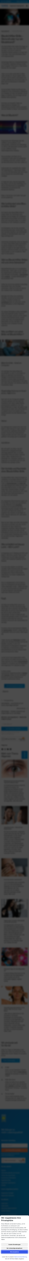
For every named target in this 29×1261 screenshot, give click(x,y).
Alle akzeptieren (14, 1252)
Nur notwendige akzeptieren (14, 1248)
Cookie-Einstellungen (14, 1244)
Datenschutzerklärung (20, 1257)
